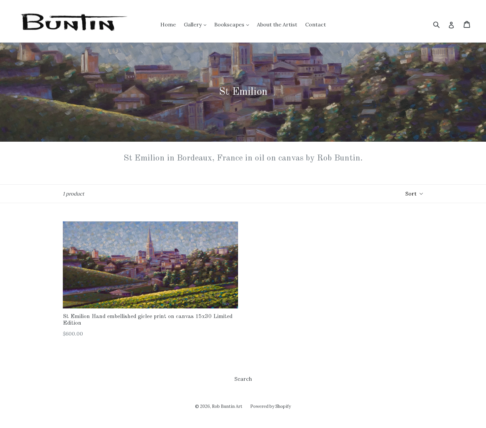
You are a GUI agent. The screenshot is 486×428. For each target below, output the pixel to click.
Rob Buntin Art (227, 406)
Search (243, 378)
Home (168, 24)
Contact (315, 24)
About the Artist (277, 24)
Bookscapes (230, 24)
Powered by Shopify (270, 406)
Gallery (193, 24)
